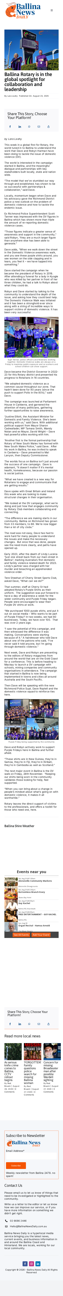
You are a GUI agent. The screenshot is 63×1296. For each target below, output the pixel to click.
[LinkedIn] (19, 127)
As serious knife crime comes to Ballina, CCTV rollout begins (11, 1071)
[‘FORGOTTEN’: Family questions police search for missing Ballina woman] (34, 1051)
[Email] (38, 127)
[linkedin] (37, 1263)
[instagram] (31, 1263)
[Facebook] (10, 127)
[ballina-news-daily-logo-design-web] (23, 1140)
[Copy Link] (48, 127)
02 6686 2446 (18, 1220)
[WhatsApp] (29, 127)
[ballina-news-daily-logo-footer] (23, 2)
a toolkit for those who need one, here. (30, 808)
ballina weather (26, 861)
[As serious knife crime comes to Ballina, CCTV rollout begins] (14, 1051)
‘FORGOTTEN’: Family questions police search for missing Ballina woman (32, 1073)
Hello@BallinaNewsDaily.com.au (28, 1226)
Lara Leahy (12, 96)
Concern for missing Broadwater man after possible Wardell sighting (51, 1071)
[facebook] (25, 1263)
